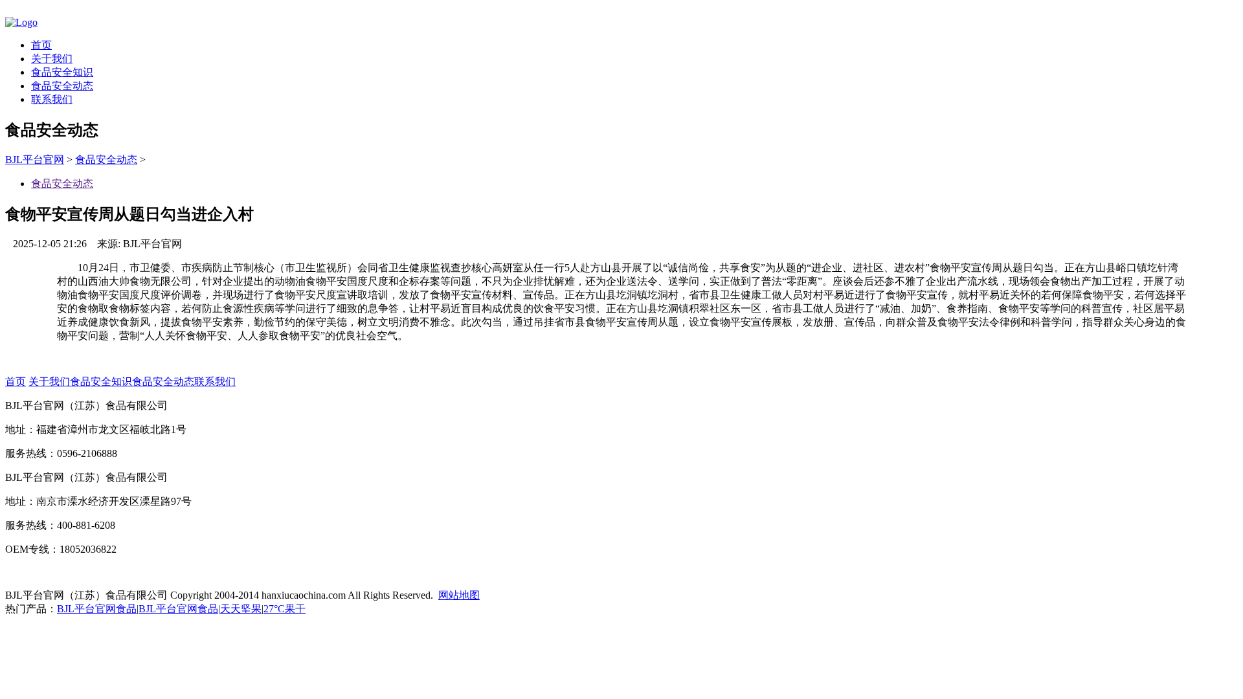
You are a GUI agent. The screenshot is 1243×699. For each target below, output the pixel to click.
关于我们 (52, 58)
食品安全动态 (62, 85)
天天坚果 (241, 608)
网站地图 (459, 595)
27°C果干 (284, 608)
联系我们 (52, 99)
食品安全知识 (62, 72)
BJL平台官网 (34, 159)
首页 (41, 44)
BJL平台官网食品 (97, 608)
